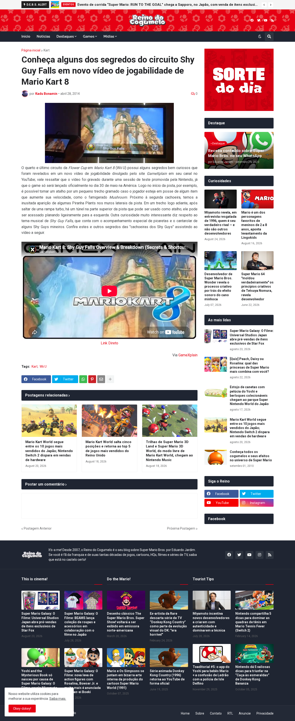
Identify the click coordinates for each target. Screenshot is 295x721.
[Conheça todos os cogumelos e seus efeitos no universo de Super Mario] (215, 457)
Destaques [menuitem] (65, 36)
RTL (230, 713)
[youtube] (265, 20)
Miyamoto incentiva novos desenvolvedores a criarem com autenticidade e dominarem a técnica (211, 622)
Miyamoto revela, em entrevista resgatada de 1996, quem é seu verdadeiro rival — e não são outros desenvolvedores (220, 223)
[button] (264, 5)
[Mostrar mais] (110, 379)
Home (185, 713)
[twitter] (258, 20)
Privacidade (265, 713)
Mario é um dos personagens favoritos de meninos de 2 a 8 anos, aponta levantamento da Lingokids (254, 225)
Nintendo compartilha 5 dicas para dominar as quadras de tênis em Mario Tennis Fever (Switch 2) (253, 622)
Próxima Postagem (181, 528)
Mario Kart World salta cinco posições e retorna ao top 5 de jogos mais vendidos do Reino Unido (108, 449)
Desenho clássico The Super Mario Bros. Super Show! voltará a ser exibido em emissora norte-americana (126, 622)
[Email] (101, 379)
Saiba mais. (57, 698)
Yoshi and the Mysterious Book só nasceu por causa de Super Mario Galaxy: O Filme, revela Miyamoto (39, 679)
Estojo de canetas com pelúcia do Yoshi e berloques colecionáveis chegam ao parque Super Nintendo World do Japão (249, 395)
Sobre (199, 713)
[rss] (272, 20)
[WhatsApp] (83, 379)
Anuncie (245, 713)
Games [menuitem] (88, 36)
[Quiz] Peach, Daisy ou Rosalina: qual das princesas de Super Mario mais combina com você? (249, 365)
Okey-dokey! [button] (22, 708)
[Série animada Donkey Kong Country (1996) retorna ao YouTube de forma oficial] (169, 657)
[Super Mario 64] (257, 260)
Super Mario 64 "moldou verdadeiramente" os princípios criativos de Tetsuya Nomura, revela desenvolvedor (257, 286)
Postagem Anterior (38, 528)
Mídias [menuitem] (108, 36)
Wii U (43, 366)
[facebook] (252, 20)
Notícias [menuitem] (43, 36)
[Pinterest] (92, 379)
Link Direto (109, 343)
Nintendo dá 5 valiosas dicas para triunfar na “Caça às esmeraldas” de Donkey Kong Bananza (252, 675)
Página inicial (30, 50)
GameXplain (188, 355)
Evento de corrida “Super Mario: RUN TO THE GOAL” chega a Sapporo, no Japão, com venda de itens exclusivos (168, 5)
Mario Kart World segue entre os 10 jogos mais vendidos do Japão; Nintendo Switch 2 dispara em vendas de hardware (49, 451)
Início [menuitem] (25, 36)
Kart (47, 50)
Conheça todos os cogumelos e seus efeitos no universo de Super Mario (251, 456)
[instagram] (259, 555)
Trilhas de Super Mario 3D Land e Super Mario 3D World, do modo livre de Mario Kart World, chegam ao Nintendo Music (169, 451)
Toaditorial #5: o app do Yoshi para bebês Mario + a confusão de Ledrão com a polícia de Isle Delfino (211, 675)
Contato (216, 713)
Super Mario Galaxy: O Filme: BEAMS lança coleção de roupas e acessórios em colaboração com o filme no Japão (81, 624)
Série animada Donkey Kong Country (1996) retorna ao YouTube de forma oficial (167, 677)
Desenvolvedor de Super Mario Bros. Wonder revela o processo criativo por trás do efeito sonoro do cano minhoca (218, 286)
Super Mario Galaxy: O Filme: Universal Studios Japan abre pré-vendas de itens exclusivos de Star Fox (252, 337)
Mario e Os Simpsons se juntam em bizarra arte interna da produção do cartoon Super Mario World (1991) (125, 679)
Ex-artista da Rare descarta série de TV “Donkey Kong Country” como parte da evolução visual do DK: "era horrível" (168, 624)
